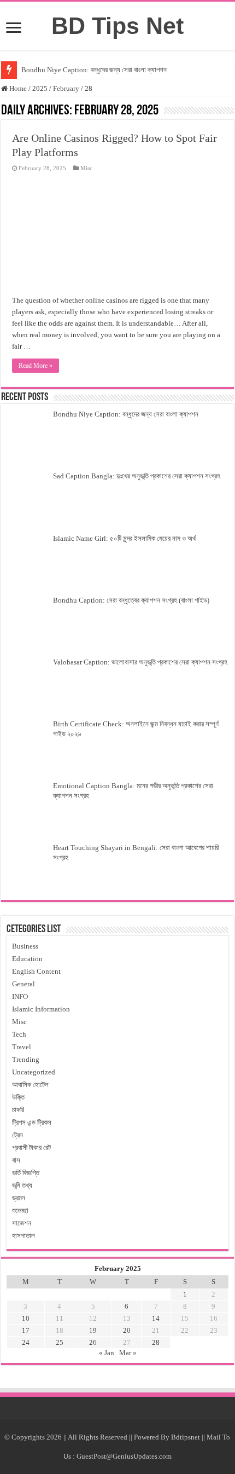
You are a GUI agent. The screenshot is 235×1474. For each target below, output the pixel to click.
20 (127, 1330)
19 (93, 1330)
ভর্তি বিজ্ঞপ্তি (25, 1173)
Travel (21, 1047)
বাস (16, 1160)
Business (25, 946)
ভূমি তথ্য (22, 1185)
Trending (25, 1059)
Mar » (128, 1353)
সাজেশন (21, 1223)
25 (59, 1342)
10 (26, 1318)
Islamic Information (41, 1009)
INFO (20, 996)
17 (26, 1330)
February (66, 88)
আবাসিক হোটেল (30, 1084)
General (23, 984)
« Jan (106, 1353)
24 (26, 1342)
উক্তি (18, 1097)
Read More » (35, 365)
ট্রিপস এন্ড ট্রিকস (31, 1122)
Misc (86, 168)
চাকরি (18, 1110)
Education (27, 959)
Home (17, 88)
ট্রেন (17, 1135)
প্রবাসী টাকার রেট (31, 1147)
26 (93, 1342)
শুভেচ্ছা (20, 1210)
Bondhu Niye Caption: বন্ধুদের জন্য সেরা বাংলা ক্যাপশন (94, 70)
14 (156, 1318)
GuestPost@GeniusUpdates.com (124, 1456)
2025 (40, 88)
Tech (19, 1034)
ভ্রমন (18, 1198)
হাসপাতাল (23, 1236)
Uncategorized (33, 1072)
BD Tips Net (117, 26)
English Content (36, 971)
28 (156, 1342)
